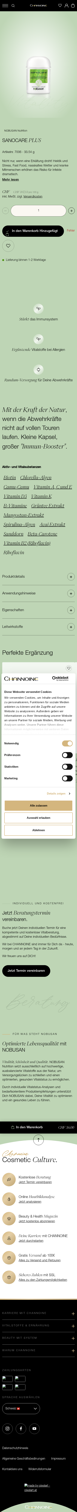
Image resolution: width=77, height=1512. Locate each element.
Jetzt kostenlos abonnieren (37, 1221)
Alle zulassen (38, 805)
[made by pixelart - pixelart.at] (38, 1488)
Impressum (58, 1458)
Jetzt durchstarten (31, 1241)
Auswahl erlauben (38, 817)
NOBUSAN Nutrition (15, 130)
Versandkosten (32, 196)
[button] (38, 576)
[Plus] (71, 210)
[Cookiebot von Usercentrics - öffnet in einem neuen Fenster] (56, 678)
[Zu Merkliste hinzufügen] (8, 246)
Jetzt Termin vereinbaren (35, 1182)
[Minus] (5, 210)
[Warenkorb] (73, 6)
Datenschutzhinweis (15, 1448)
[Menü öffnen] (5, 6)
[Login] (66, 6)
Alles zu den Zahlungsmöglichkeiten (43, 1280)
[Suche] (13, 6)
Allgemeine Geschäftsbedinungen (23, 1458)
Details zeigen (56, 793)
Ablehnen (38, 830)
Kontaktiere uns (12, 1469)
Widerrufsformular (39, 1469)
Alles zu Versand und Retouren (40, 1260)
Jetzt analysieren (30, 1201)
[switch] (67, 755)
